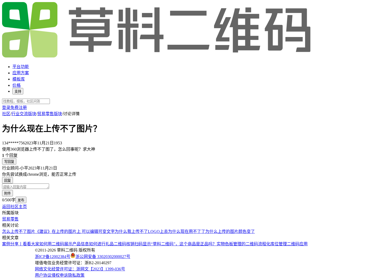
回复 (7, 180)
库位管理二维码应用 (289, 244)
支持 (17, 91)
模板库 (18, 79)
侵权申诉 (59, 275)
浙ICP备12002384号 (52, 256)
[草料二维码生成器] (157, 56)
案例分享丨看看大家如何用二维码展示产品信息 (45, 244)
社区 (6, 114)
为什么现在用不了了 (186, 231)
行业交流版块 (23, 114)
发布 (21, 200)
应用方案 (20, 73)
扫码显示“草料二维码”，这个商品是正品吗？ (175, 244)
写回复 (9, 162)
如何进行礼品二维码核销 (111, 244)
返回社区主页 (14, 206)
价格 (16, 85)
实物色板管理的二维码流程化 (243, 244)
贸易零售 (10, 219)
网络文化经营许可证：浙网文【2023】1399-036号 (80, 269)
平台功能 (20, 66)
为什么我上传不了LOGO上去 (141, 231)
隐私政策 (76, 275)
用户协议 (43, 275)
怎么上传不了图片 (18, 231)
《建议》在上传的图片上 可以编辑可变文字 (75, 231)
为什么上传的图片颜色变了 (230, 231)
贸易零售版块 (49, 114)
